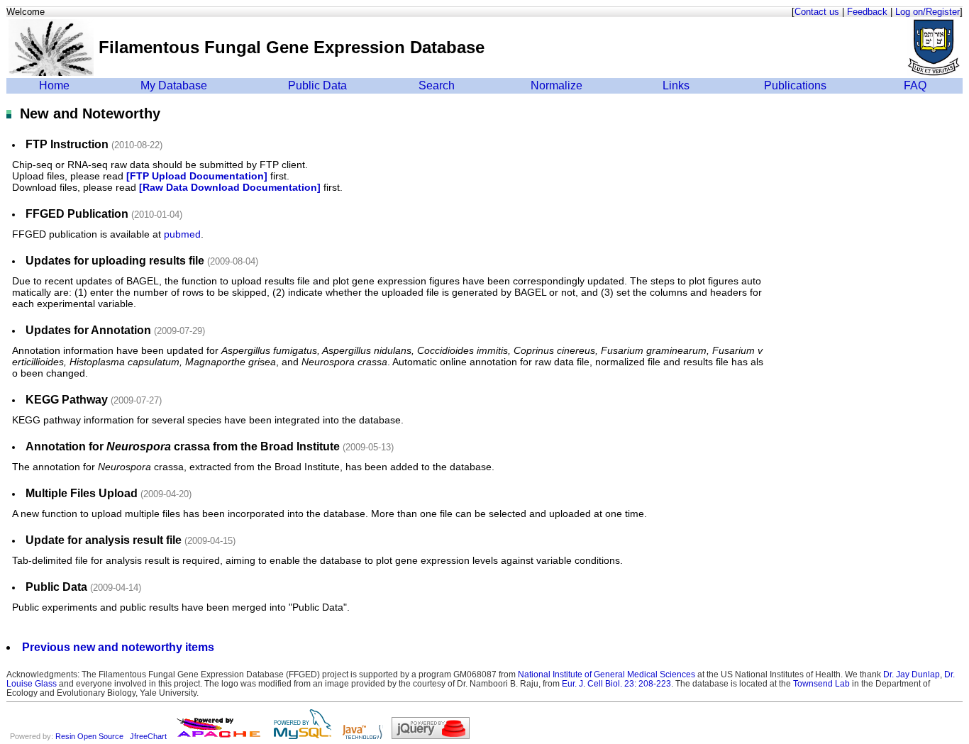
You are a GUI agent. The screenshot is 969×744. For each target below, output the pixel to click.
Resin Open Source (89, 736)
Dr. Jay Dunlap (911, 674)
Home (54, 85)
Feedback (867, 11)
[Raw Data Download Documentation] (230, 187)
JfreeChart (148, 736)
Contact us (816, 11)
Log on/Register (927, 11)
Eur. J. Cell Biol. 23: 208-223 (616, 683)
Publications (795, 85)
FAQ (915, 85)
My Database (173, 85)
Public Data (317, 85)
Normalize (556, 85)
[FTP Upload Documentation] (196, 176)
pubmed (182, 234)
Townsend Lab (821, 683)
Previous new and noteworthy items (118, 647)
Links (676, 85)
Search (437, 85)
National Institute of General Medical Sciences (606, 674)
